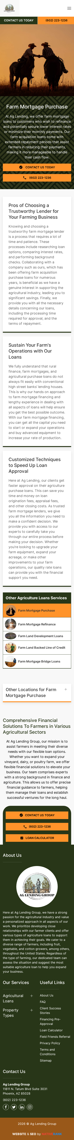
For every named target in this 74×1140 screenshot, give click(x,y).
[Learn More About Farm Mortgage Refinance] (37, 624)
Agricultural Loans (13, 998)
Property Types (10, 1013)
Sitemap (46, 1060)
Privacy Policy (50, 1043)
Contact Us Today (40, 167)
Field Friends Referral (55, 1037)
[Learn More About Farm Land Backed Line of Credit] (37, 647)
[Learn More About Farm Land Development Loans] (37, 636)
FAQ (43, 1002)
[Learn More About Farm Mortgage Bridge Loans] (37, 661)
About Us (46, 995)
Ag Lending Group (16, 1084)
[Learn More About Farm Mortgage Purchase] (37, 610)
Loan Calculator (51, 1030)
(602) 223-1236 (14, 1100)
